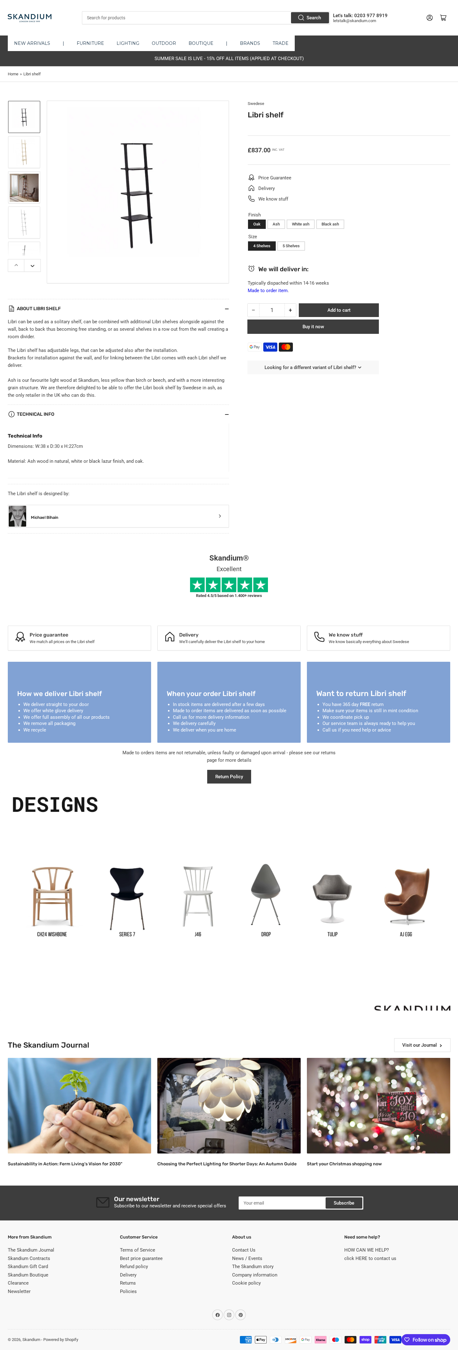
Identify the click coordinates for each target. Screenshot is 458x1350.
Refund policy (134, 1266)
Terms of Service (137, 1250)
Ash (276, 224)
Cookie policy (246, 1283)
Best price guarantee (141, 1258)
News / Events (247, 1258)
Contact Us (243, 1250)
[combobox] (206, 17)
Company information (254, 1275)
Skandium (31, 1339)
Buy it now (313, 326)
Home (13, 74)
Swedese (256, 103)
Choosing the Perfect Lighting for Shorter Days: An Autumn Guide (227, 1164)
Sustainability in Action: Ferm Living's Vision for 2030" (65, 1164)
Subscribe (344, 1203)
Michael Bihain (44, 517)
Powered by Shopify (60, 1339)
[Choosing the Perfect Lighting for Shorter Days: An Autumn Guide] (229, 1105)
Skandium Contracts (29, 1258)
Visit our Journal (419, 1045)
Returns (128, 1283)
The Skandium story (253, 1266)
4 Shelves (261, 246)
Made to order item (268, 290)
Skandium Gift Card (28, 1266)
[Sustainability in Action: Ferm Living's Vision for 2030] (79, 1105)
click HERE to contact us (370, 1258)
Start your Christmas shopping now (344, 1164)
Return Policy (229, 776)
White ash (300, 224)
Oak (256, 224)
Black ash (330, 224)
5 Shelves (291, 246)
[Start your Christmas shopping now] (378, 1105)
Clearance (18, 1283)
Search (314, 18)
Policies (128, 1291)
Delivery (128, 1275)
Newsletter (19, 1291)
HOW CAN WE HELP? (366, 1250)
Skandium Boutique (28, 1275)
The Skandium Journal (31, 1250)
